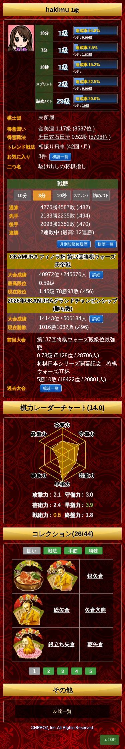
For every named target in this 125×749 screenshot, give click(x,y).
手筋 (73, 550)
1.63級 (87, 54)
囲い (31, 550)
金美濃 (46, 128)
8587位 (83, 128)
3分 (42, 195)
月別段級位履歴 (74, 244)
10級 (85, 105)
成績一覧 (51, 388)
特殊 (93, 550)
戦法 (52, 550)
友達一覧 (62, 711)
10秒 (62, 195)
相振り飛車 (51, 146)
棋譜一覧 (60, 156)
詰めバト (101, 195)
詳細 (96, 275)
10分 (22, 195)
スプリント (81, 195)
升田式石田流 (54, 137)
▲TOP (110, 739)
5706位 (99, 137)
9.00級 (87, 37)
